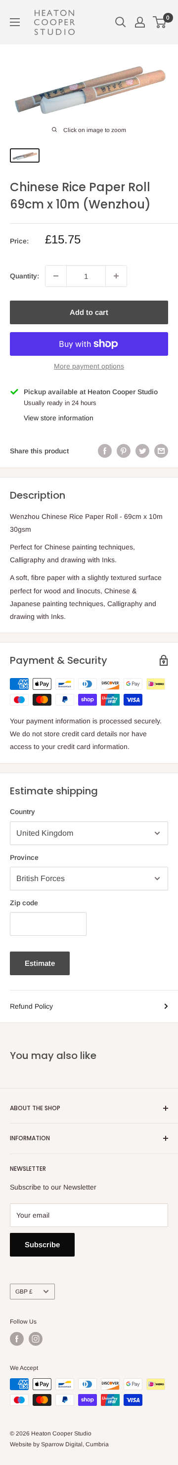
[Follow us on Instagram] (36, 1339)
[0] (160, 22)
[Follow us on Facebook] (17, 1339)
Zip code (24, 903)
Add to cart (89, 312)
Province (24, 857)
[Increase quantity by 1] (116, 276)
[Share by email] (161, 451)
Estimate (40, 963)
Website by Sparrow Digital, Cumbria (59, 1444)
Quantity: (24, 276)
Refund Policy (31, 1006)
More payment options (89, 366)
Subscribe (42, 1244)
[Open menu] (15, 22)
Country (22, 812)
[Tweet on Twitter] (142, 451)
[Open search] (120, 22)
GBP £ (24, 1291)
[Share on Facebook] (105, 451)
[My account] (140, 22)
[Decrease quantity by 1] (55, 276)
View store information (58, 418)
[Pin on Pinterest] (124, 451)
